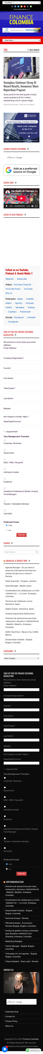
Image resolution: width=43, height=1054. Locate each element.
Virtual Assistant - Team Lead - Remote (21, 961)
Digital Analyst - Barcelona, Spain (19, 608)
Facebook (19, 317)
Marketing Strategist (13, 941)
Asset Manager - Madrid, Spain (18, 585)
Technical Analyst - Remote (17, 918)
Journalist (8, 513)
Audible (30, 299)
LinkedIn (31, 317)
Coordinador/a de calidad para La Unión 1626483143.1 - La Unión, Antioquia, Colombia (22, 593)
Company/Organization (14, 358)
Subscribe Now (11, 1011)
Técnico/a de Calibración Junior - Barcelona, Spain (19, 602)
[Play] (6, 206)
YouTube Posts (12, 289)
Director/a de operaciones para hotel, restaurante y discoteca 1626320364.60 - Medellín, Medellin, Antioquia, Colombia (22, 622)
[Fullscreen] (36, 206)
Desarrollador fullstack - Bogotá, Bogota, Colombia (18, 641)
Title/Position (9, 388)
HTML (10, 525)
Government (9, 452)
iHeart (8, 303)
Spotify (18, 303)
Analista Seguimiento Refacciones (20, 613)
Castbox (12, 311)
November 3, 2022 (17, 104)
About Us (9, 1026)
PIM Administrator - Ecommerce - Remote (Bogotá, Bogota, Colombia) (20, 924)
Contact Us (10, 1016)
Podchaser (25, 311)
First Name (9, 378)
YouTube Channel (22, 284)
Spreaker (19, 307)
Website (9, 279)
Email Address (10, 348)
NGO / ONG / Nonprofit (13, 462)
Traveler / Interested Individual (16, 503)
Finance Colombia (31, 1039)
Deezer (31, 307)
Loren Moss (30, 104)
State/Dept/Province (12, 421)
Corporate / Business (12, 443)
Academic (8, 481)
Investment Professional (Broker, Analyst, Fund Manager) (21, 493)
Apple (20, 299)
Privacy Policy (11, 1021)
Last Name (8, 398)
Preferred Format (11, 522)
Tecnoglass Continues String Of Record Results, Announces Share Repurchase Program (21, 86)
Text (9, 530)
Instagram (13, 321)
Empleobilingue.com (15, 881)
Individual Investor (11, 472)
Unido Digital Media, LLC (21, 9)
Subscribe (22, 279)
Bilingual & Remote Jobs (16, 560)
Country (7, 368)
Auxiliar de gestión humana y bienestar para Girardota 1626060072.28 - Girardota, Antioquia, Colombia (21, 933)
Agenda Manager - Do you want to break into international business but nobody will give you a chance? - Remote (20, 572)
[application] (21, 198)
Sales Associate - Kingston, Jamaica (20, 581)
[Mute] (32, 206)
